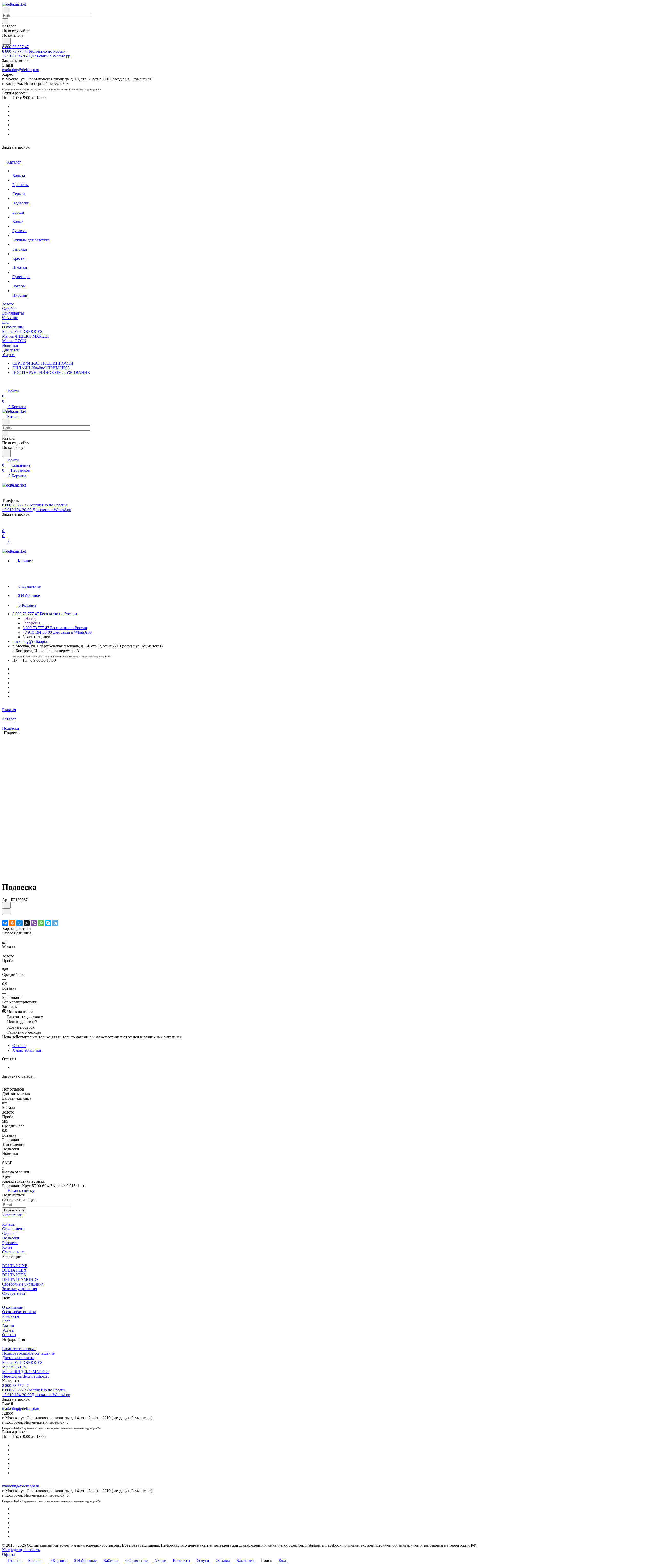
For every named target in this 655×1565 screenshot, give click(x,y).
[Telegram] (55, 923)
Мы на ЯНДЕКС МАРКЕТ (25, 1371)
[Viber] (34, 923)
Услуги (8, 1330)
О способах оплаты (19, 1312)
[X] (27, 923)
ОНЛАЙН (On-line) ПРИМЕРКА (41, 368)
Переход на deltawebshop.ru (25, 1376)
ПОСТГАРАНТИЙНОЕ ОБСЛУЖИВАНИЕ (51, 372)
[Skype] (48, 923)
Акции (8, 1325)
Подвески (10, 1238)
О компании (13, 1307)
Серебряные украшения (22, 1284)
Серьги (8, 1233)
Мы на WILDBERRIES (22, 1362)
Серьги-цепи (13, 1229)
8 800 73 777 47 (15, 47)
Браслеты (10, 1242)
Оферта (8, 1554)
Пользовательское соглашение (28, 1353)
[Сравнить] (6, 912)
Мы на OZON (14, 1367)
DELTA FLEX (14, 1270)
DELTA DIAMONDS (20, 1279)
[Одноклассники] (12, 923)
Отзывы (19, 1045)
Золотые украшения (19, 1289)
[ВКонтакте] (5, 923)
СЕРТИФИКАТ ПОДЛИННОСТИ (42, 363)
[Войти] (4, 525)
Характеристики (26, 1050)
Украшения (12, 1215)
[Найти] (6, 41)
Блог (6, 1321)
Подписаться (14, 1210)
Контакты (10, 1316)
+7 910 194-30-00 (36, 56)
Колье (7, 1247)
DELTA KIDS (14, 1275)
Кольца (8, 1224)
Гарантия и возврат (19, 1348)
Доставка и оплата (18, 1358)
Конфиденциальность (21, 1550)
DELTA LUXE (14, 1266)
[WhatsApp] (41, 923)
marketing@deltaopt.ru (20, 70)
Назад (30, 618)
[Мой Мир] (19, 923)
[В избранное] (6, 905)
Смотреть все (13, 1252)
